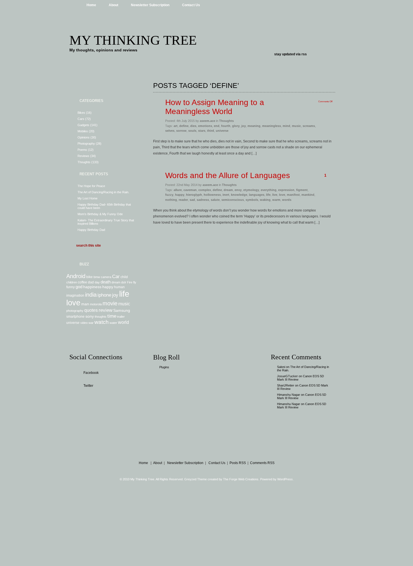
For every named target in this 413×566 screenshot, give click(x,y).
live (274, 194)
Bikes (81, 112)
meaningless (271, 126)
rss (304, 54)
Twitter (88, 386)
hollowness (212, 194)
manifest (293, 194)
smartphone (75, 317)
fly (134, 282)
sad (192, 199)
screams (309, 126)
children (71, 282)
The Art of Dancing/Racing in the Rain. (103, 192)
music (124, 303)
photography (74, 310)
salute (215, 199)
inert (226, 194)
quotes (91, 310)
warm (276, 199)
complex (204, 190)
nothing (171, 199)
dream (116, 282)
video (84, 322)
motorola (96, 304)
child (124, 277)
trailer (121, 316)
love (73, 303)
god (79, 286)
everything (268, 190)
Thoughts (84, 162)
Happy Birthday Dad (91, 229)
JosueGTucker (287, 376)
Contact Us (191, 5)
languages (256, 194)
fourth (225, 126)
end (216, 126)
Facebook (91, 373)
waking (265, 199)
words (286, 199)
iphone (104, 295)
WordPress (285, 479)
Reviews (83, 156)
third (210, 130)
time (111, 316)
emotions (205, 126)
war (91, 322)
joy (115, 295)
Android (75, 276)
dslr (123, 282)
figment (302, 190)
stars (201, 130)
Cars (81, 119)
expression (286, 190)
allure (178, 190)
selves (169, 130)
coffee (82, 282)
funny (70, 287)
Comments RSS (262, 463)
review (105, 310)
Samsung (121, 310)
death (106, 281)
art (176, 126)
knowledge (239, 194)
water (113, 322)
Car (116, 276)
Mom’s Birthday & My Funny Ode (100, 214)
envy (238, 190)
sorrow (181, 130)
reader (183, 199)
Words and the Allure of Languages (227, 175)
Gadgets (83, 125)
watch (101, 322)
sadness (203, 199)
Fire (129, 282)
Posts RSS (238, 463)
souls (192, 130)
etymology (251, 190)
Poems (82, 149)
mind (286, 126)
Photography (86, 143)
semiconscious (232, 199)
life (124, 293)
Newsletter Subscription (150, 5)
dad (91, 282)
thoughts (100, 316)
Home (91, 5)
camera (106, 277)
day (97, 282)
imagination (75, 295)
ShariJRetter (285, 385)
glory (236, 126)
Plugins (164, 367)
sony (89, 316)
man (85, 304)
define (184, 126)
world (123, 322)
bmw (97, 277)
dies (193, 126)
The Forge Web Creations (240, 479)
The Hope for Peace (91, 186)
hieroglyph (194, 194)
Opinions (84, 137)
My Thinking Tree (133, 40)
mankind (307, 194)
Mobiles (83, 131)
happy (107, 287)
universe (73, 323)
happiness (92, 287)
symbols (252, 199)
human (119, 287)
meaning (254, 126)
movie (110, 303)
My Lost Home (87, 198)
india (91, 295)
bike (89, 277)
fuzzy (169, 194)
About (113, 5)
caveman (190, 190)
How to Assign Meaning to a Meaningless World (214, 107)
